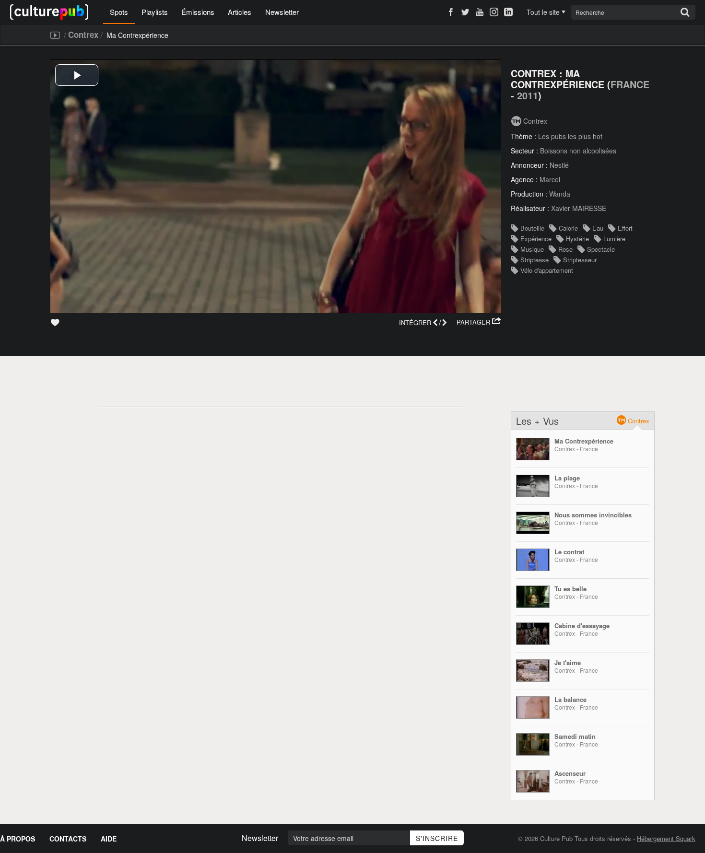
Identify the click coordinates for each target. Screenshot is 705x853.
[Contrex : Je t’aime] (533, 670)
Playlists (154, 12)
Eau (597, 228)
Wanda (559, 194)
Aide (109, 838)
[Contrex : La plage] (533, 486)
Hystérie (577, 238)
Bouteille (532, 228)
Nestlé (559, 165)
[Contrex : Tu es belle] (533, 596)
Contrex (83, 34)
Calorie (568, 228)
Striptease (534, 259)
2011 (527, 95)
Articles (239, 12)
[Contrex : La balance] (533, 707)
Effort (625, 228)
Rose (565, 249)
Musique (532, 249)
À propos (17, 838)
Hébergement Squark (666, 838)
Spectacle (601, 249)
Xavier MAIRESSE (578, 208)
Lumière (614, 238)
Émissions (197, 12)
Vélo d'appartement (546, 270)
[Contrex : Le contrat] (533, 560)
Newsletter (282, 12)
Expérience (536, 238)
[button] (479, 322)
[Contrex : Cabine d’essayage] (533, 633)
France (630, 84)
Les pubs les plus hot (570, 136)
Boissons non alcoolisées (578, 150)
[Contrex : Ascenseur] (533, 781)
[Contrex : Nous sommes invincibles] (533, 523)
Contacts (67, 838)
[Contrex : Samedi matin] (533, 744)
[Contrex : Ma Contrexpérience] (533, 449)
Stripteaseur (580, 259)
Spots (119, 12)
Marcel (550, 179)
